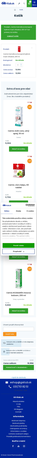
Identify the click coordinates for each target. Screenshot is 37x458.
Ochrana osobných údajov (19, 434)
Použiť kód (10, 334)
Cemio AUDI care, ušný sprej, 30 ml (18, 132)
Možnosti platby (18, 423)
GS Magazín (18, 409)
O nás (18, 404)
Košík (21, 10)
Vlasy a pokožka (18, 299)
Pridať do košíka (18, 149)
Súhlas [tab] (6, 211)
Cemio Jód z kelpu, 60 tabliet (18, 186)
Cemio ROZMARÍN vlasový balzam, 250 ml (18, 294)
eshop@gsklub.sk (20, 382)
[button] (24, 3)
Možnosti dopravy (18, 421)
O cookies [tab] (30, 211)
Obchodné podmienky (18, 426)
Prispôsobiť (17, 251)
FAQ (18, 406)
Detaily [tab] (18, 211)
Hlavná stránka (18, 401)
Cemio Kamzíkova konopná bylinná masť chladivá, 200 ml (16, 55)
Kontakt (19, 412)
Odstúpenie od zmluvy (18, 428)
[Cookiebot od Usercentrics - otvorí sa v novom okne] (26, 205)
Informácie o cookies (19, 431)
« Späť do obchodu (18, 377)
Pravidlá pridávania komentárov (18, 436)
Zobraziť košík (12, 36)
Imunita (18, 191)
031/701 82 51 (20, 386)
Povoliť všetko (18, 245)
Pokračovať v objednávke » (16, 367)
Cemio (18, 137)
